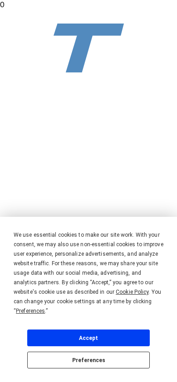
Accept (88, 338)
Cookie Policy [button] (132, 292)
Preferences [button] (30, 311)
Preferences (88, 360)
